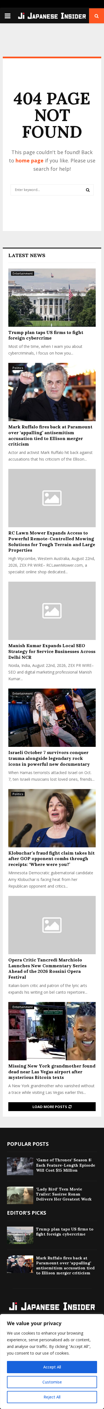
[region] (52, 1361)
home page (30, 160)
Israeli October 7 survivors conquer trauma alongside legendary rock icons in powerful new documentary (49, 758)
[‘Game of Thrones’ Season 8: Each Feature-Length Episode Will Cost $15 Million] (20, 1166)
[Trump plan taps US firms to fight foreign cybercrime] (52, 297)
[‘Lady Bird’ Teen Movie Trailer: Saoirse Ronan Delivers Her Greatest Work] (20, 1195)
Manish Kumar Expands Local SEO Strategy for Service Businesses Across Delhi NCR (51, 651)
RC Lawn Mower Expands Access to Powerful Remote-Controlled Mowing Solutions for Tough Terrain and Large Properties (51, 541)
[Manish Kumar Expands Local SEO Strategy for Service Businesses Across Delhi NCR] (52, 611)
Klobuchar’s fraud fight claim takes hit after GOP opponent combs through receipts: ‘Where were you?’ (51, 858)
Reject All (52, 1397)
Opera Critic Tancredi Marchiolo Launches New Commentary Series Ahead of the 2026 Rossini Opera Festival (47, 968)
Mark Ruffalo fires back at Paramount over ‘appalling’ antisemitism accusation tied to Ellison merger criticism (50, 435)
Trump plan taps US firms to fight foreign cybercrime (45, 335)
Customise (52, 1382)
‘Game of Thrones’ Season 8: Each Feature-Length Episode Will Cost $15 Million (65, 1164)
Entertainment (22, 273)
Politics (17, 368)
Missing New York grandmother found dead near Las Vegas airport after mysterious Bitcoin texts (51, 1071)
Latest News (26, 255)
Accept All (52, 1367)
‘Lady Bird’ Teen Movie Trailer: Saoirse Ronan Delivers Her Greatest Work (64, 1194)
